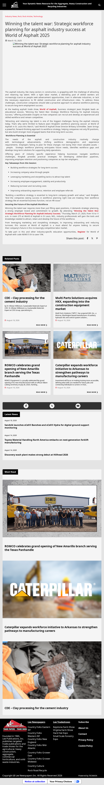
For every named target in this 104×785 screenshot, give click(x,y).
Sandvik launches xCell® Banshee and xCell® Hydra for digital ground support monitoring (47, 426)
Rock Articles (27, 16)
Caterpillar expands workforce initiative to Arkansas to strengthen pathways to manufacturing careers (76, 370)
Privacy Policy (85, 740)
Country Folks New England (37, 741)
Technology (38, 16)
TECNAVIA (93, 775)
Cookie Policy (85, 746)
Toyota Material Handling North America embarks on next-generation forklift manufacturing (46, 441)
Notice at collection (35, 781)
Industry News (11, 16)
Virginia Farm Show (63, 730)
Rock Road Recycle (37, 770)
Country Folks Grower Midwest (39, 760)
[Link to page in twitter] (92, 238)
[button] (99, 5)
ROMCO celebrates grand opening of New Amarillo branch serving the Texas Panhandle (22, 370)
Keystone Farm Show (64, 727)
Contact (82, 734)
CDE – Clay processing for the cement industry (25, 299)
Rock (20, 16)
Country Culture (36, 765)
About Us (83, 728)
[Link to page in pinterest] (97, 238)
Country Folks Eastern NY (39, 729)
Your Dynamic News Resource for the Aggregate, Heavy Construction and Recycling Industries (57, 5)
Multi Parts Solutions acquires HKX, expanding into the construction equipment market (76, 303)
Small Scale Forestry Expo (63, 738)
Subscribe (83, 722)
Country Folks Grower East (39, 754)
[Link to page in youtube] (78, 406)
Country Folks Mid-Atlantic (37, 747)
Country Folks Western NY (35, 734)
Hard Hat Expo (60, 733)
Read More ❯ (41, 325)
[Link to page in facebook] (87, 238)
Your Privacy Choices (61, 781)
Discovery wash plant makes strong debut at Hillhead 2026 (36, 454)
